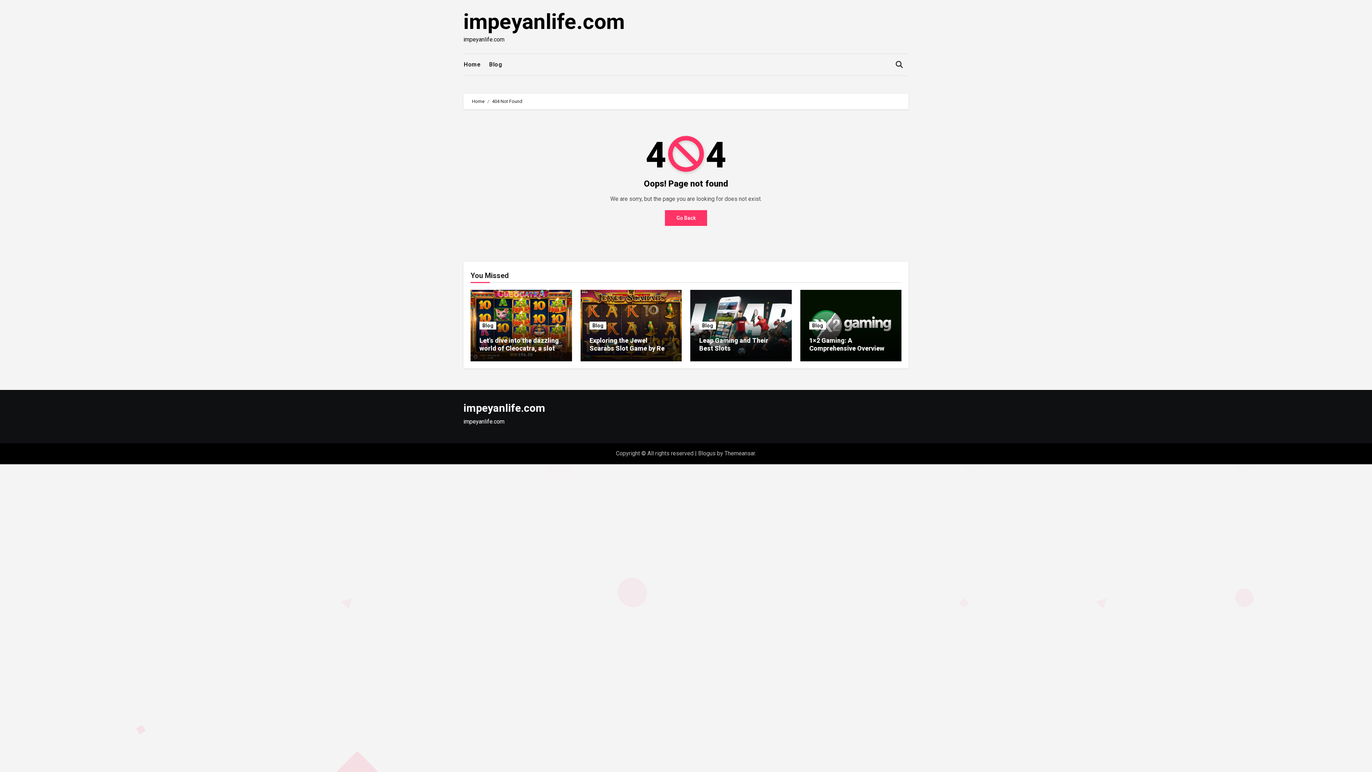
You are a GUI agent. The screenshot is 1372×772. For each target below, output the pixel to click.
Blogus (707, 453)
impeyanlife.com (544, 21)
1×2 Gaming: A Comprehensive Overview (846, 344)
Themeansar (740, 453)
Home (472, 64)
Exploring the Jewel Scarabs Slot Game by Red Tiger (629, 348)
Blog (495, 64)
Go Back (686, 218)
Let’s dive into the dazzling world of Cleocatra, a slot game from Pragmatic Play (519, 348)
